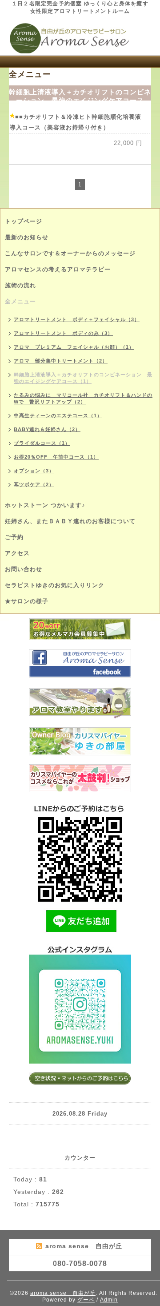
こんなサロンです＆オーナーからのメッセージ (70, 253)
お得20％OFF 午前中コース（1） (56, 457)
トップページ (23, 221)
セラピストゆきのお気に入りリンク (54, 585)
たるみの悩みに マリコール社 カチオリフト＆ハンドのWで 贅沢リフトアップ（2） (83, 398)
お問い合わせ (23, 569)
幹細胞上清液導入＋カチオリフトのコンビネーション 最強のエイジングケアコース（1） (83, 378)
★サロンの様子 (26, 601)
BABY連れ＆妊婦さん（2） (47, 429)
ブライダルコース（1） (42, 443)
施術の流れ (20, 285)
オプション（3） (34, 470)
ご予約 (14, 537)
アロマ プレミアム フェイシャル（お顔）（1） (74, 347)
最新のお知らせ (26, 237)
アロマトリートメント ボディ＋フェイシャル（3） (77, 319)
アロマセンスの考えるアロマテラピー (58, 269)
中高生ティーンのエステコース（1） (58, 415)
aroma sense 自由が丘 (63, 1293)
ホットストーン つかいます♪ (45, 505)
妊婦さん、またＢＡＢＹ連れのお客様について (70, 521)
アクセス (17, 553)
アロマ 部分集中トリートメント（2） (61, 360)
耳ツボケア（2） (34, 484)
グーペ (86, 1300)
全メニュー (20, 301)
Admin (109, 1300)
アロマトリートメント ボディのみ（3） (63, 333)
